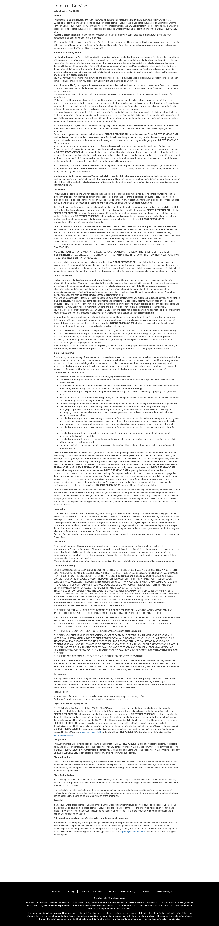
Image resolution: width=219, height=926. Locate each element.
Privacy (70, 891)
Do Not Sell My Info (165, 891)
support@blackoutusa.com (132, 831)
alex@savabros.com (63, 734)
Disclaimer (56, 891)
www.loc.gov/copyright (90, 731)
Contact (145, 891)
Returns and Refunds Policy (122, 891)
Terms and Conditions (91, 891)
